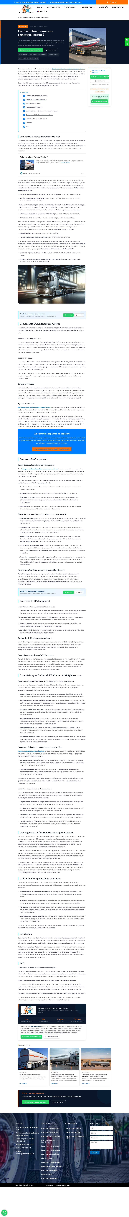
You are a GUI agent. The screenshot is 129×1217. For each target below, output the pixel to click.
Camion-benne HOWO (73, 1128)
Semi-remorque (69, 7)
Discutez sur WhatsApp (100, 101)
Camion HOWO (87, 7)
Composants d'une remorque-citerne (35, 99)
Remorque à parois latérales (50, 1150)
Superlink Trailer (46, 1174)
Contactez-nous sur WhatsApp (31, 50)
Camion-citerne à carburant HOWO (75, 1137)
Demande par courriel (52, 1036)
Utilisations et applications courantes (35, 118)
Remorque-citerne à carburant (51, 1136)
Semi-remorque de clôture (50, 1154)
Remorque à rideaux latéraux (50, 1162)
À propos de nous (53, 7)
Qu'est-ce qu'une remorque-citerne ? (29, 1074)
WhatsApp (69, 315)
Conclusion (28, 122)
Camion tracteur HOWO (74, 1132)
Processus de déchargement (33, 107)
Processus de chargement (32, 103)
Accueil (40, 7)
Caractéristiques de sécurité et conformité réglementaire (41, 111)
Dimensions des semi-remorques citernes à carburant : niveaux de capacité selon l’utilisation (94, 1076)
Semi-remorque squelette (49, 1178)
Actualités (103, 7)
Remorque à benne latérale (50, 1146)
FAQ (26, 126)
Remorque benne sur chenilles (51, 1166)
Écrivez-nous (52, 50)
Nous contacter (118, 7)
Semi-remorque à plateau (49, 1132)
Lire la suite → (23, 1083)
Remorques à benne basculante (48, 1141)
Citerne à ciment (46, 1158)
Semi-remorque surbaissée (50, 1128)
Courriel (80, 315)
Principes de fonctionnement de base (35, 95)
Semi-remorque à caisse (49, 1170)
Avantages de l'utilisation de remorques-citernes (38, 115)
